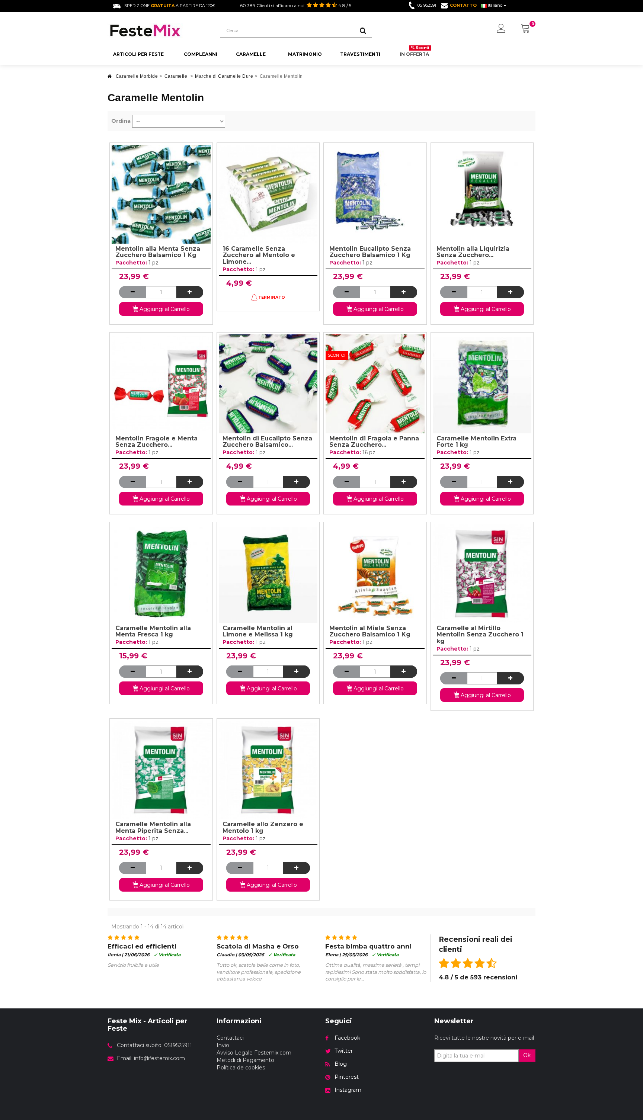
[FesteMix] (158, 30)
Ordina (121, 121)
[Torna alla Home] (110, 78)
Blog (341, 1063)
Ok (527, 1055)
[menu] (501, 29)
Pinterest (347, 1077)
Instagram (348, 1090)
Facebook (347, 1037)
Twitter (344, 1050)
